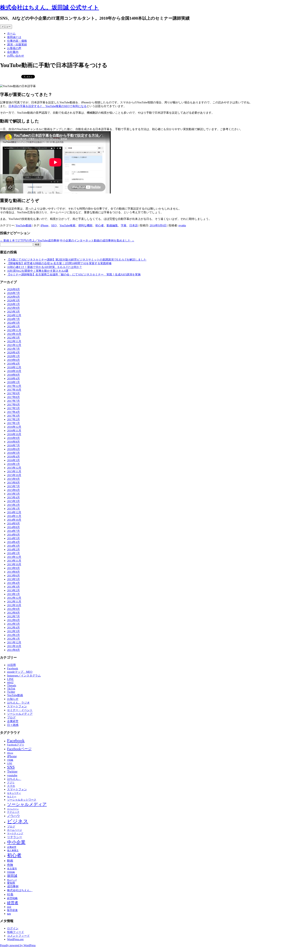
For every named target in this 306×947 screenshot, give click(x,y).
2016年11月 (14, 430)
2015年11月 (14, 471)
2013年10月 (14, 564)
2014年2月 (13, 549)
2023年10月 (14, 333)
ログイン (12, 928)
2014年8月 (13, 527)
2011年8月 (13, 649)
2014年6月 (13, 534)
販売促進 (12, 910)
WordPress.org (15, 939)
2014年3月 (13, 545)
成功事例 (12, 886)
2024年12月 (14, 315)
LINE (10, 679)
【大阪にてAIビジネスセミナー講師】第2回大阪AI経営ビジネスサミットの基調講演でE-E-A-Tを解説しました (76, 259)
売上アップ (12, 880)
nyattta (182, 225)
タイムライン (13, 809)
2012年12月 (14, 597)
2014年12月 (14, 512)
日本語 (133, 225)
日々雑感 (12, 724)
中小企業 (16, 842)
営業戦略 (11, 872)
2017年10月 (14, 389)
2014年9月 (13, 523)
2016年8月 (13, 441)
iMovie (10, 753)
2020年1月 (13, 356)
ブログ (11, 717)
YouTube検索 (67, 225)
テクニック (13, 812)
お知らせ (12, 698)
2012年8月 (13, 612)
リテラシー (14, 837)
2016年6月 (13, 449)
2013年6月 (13, 575)
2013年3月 (13, 586)
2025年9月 (13, 307)
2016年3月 (13, 460)
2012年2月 (13, 635)
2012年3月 (13, 631)
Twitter (11, 691)
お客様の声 (14, 48)
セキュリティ (14, 793)
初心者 (99, 225)
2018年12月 (14, 367)
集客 (9, 914)
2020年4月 (13, 352)
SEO (54, 225)
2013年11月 (14, 560)
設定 (9, 907)
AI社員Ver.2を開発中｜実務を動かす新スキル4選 (37, 270)
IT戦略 (10, 760)
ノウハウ (13, 816)
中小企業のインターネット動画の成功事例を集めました (97, 240)
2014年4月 (13, 542)
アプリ (11, 782)
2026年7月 (13, 293)
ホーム (11, 33)
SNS (11, 767)
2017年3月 (13, 415)
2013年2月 (13, 590)
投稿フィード (15, 932)
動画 (10, 860)
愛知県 (11, 883)
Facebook (12, 668)
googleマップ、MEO (19, 671)
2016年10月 (14, 434)
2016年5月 (13, 452)
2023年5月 (13, 337)
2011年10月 (14, 646)
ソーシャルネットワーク (21, 799)
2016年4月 (13, 456)
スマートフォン (17, 706)
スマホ (11, 786)
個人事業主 (13, 850)
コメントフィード (18, 935)
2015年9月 (13, 478)
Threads (11, 685)
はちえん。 (14, 778)
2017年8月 (13, 397)
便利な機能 (85, 225)
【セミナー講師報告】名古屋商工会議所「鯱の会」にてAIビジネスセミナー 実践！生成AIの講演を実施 (74, 274)
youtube (12, 775)
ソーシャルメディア (20, 713)
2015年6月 (13, 490)
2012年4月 (13, 627)
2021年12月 (14, 345)
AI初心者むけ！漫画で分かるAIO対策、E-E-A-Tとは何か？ (44, 267)
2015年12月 (14, 467)
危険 (10, 865)
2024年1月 (13, 326)
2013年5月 (13, 579)
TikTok (11, 688)
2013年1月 (13, 594)
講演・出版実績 (17, 44)
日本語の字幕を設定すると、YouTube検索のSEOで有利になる (47, 106)
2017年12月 (14, 385)
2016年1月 (13, 464)
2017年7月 (13, 400)
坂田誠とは (14, 37)
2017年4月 (13, 411)
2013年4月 (13, 582)
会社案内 (12, 51)
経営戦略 (12, 898)
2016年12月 (14, 426)
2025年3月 (13, 311)
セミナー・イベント (20, 710)
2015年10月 (14, 475)
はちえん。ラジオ (18, 702)
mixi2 (10, 682)
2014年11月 (14, 516)
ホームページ (14, 830)
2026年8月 (13, 289)
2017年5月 (13, 408)
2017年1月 (13, 423)
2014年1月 (13, 553)
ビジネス (17, 821)
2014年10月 (14, 519)
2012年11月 (14, 601)
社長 (10, 894)
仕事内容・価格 (17, 40)
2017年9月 (13, 393)
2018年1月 (13, 382)
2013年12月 (14, 556)
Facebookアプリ (15, 744)
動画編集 (112, 225)
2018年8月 (13, 374)
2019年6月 (13, 359)
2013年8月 (13, 571)
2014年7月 (13, 530)
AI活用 (11, 664)
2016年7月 (13, 445)
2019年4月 (13, 363)
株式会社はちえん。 (20, 890)
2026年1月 (13, 304)
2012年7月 (13, 616)
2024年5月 (13, 322)
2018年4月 (13, 378)
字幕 (123, 225)
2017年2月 (13, 419)
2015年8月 (13, 482)
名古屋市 (12, 868)
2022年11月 (14, 341)
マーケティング (15, 833)
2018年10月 (14, 371)
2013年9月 (13, 568)
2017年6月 (13, 404)
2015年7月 (13, 486)
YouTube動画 (24, 225)
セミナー (11, 796)
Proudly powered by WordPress (18, 945)
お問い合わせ (15, 55)
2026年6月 (13, 296)
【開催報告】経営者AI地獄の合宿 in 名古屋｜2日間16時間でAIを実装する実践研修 (59, 263)
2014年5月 (13, 538)
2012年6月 (13, 620)
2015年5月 (13, 493)
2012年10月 (14, 605)
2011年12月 (14, 642)
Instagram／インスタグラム (24, 675)
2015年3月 (13, 501)
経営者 (12, 903)
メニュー (6, 26)
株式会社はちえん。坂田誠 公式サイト (49, 7)
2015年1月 (13, 508)
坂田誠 (12, 876)
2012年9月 (13, 609)
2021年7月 (13, 348)
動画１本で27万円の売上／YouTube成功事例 (29, 240)
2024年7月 (13, 319)
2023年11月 (14, 330)
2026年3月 (13, 300)
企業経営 (12, 721)
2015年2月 (13, 504)
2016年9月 (13, 438)
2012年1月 (13, 638)
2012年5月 (13, 623)
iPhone (44, 225)
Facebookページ (19, 749)
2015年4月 (13, 497)
